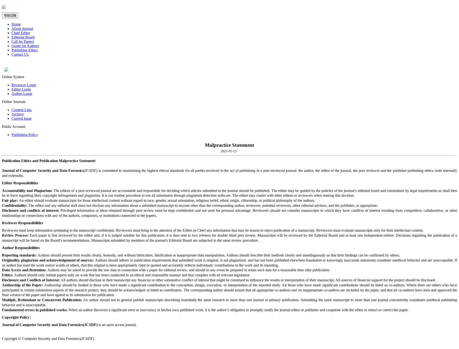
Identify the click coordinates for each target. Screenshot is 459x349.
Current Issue (21, 118)
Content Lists (21, 110)
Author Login (21, 94)
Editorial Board (23, 37)
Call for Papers (22, 41)
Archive (17, 114)
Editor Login (21, 89)
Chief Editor (20, 33)
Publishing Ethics (24, 50)
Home (16, 24)
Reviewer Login (23, 85)
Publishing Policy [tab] (24, 135)
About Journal (22, 29)
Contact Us (19, 54)
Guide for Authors (25, 46)
